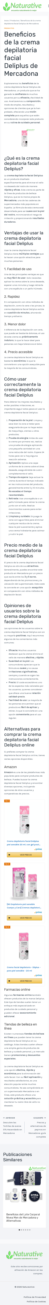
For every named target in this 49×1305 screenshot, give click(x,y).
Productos (9, 28)
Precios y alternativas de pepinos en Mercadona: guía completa (37, 1127)
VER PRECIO (26, 854)
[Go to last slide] (7, 1196)
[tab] (19, 1230)
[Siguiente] (40, 1196)
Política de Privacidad (35, 1297)
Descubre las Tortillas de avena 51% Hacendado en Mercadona (12, 1125)
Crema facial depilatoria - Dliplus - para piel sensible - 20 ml (24, 969)
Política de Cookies (36, 1301)
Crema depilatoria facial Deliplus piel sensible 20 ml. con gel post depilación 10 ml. (23, 843)
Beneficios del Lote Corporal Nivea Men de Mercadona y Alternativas (23, 1217)
